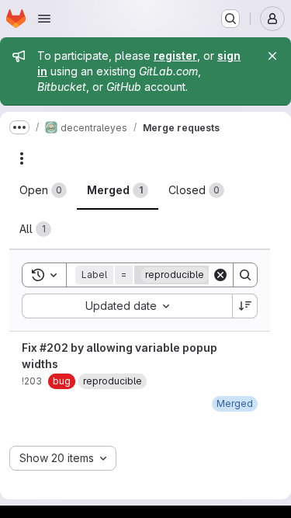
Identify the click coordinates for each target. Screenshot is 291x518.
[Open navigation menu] (44, 18)
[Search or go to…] (230, 18)
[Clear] (220, 275)
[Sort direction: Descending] (245, 306)
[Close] (272, 56)
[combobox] (127, 306)
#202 (54, 347)
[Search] (245, 274)
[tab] (43, 190)
